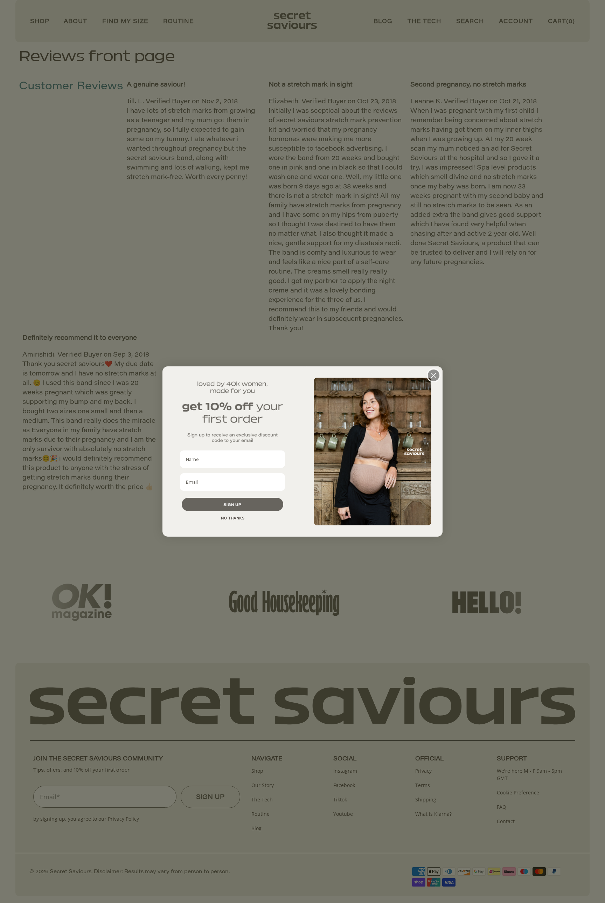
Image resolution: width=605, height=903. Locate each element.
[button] (232, 504)
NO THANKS (232, 518)
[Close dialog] (433, 375)
